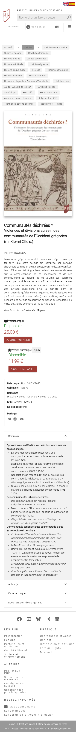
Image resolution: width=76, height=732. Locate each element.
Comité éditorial (15, 650)
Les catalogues (15, 710)
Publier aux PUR (12, 672)
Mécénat (46, 652)
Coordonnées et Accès (56, 635)
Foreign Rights (50, 648)
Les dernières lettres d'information (29, 714)
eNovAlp (67, 728)
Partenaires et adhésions (14, 645)
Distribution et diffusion (57, 644)
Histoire (24, 387)
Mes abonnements (22, 706)
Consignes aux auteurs (14, 684)
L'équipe (10, 640)
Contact (45, 640)
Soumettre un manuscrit (13, 678)
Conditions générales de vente (52, 724)
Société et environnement (14, 655)
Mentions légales (27, 724)
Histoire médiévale (27, 396)
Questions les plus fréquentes (15, 691)
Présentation (13, 635)
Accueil (12, 724)
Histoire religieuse (47, 396)
